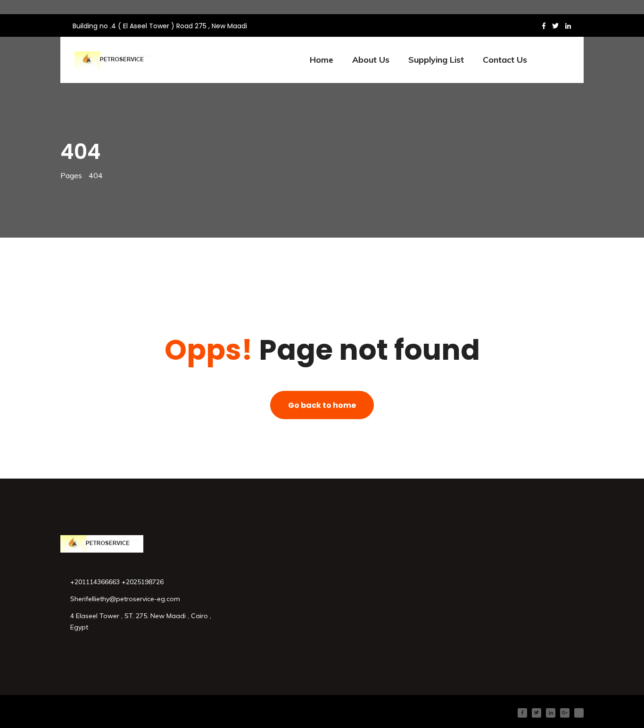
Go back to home (322, 405)
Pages (71, 175)
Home (321, 59)
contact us (505, 59)
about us (370, 59)
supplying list (436, 59)
